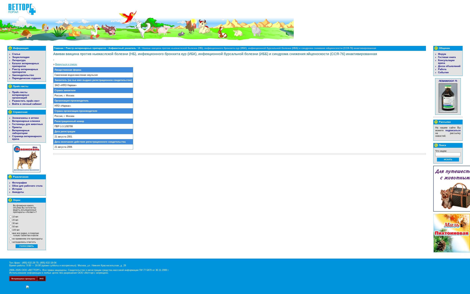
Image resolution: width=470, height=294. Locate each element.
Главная (59, 48)
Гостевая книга (447, 57)
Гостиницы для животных (27, 124)
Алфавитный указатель (122, 48)
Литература (19, 60)
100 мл (15, 230)
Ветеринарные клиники (26, 121)
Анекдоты (18, 192)
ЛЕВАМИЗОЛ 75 (448, 81)
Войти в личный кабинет (27, 104)
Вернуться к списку (66, 64)
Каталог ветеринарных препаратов (25, 65)
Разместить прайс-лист (25, 100)
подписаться (453, 130)
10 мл (15, 217)
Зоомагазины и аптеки (25, 118)
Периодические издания (26, 78)
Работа (442, 69)
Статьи (16, 54)
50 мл (15, 227)
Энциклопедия (21, 57)
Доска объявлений (449, 66)
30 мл (15, 223)
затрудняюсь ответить (24, 242)
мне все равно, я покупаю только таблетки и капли (25, 234)
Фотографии (19, 182)
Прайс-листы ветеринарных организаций (20, 95)
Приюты (17, 127)
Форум (442, 54)
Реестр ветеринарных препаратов (25, 70)
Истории (17, 189)
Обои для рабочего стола (27, 185)
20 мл (15, 220)
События (443, 72)
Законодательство (23, 75)
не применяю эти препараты (27, 239)
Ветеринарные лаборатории (20, 132)
